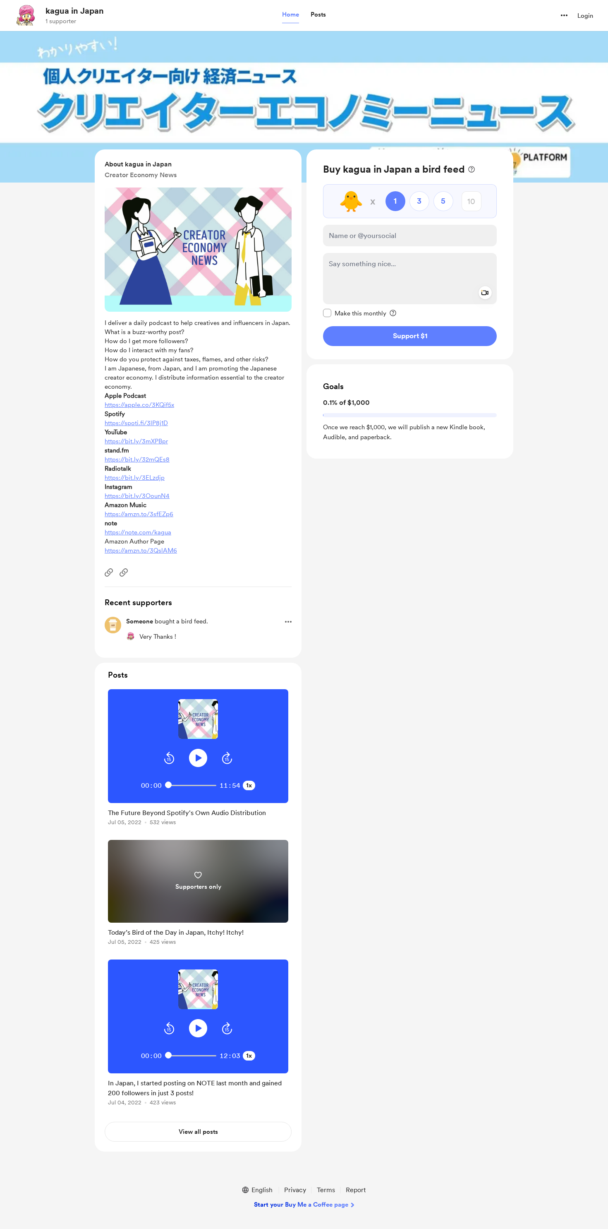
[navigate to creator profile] (25, 15)
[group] (198, 759)
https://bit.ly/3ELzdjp (135, 477)
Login (585, 15)
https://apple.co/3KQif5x (139, 405)
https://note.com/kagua (138, 532)
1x (249, 785)
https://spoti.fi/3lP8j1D (136, 423)
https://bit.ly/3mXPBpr (136, 441)
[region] (409, 254)
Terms (326, 1190)
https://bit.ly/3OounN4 (137, 496)
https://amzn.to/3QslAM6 (141, 550)
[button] (290, 15)
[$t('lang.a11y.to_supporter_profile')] (130, 636)
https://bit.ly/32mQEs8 (137, 459)
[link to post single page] (198, 815)
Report (356, 1190)
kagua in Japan (74, 11)
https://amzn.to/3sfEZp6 (139, 514)
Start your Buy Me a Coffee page (301, 1204)
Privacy (295, 1190)
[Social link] (109, 572)
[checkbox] (354, 313)
